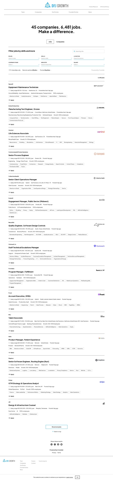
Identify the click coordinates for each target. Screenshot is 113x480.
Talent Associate (16, 318)
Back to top (57, 431)
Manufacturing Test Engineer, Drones (24, 109)
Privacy (54, 452)
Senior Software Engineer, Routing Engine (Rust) (29, 361)
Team (23, 12)
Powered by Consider (98, 70)
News (90, 12)
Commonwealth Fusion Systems (18, 152)
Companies (38, 12)
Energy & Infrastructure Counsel (22, 405)
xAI (9, 402)
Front (10, 293)
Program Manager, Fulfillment (21, 272)
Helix (10, 336)
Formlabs (11, 268)
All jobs (34, 70)
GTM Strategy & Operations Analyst (24, 383)
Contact (33, 463)
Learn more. (69, 477)
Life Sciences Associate (19, 133)
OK (77, 477)
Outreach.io (12, 244)
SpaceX (11, 84)
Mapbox (11, 358)
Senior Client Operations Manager (23, 179)
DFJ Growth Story (104, 6)
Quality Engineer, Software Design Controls (27, 225)
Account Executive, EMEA (20, 296)
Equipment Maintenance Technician (23, 87)
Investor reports (43, 461)
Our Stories (55, 12)
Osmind (11, 130)
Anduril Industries (14, 106)
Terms (59, 452)
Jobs (50, 42)
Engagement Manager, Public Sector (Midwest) (28, 201)
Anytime (47, 70)
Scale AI (11, 198)
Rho (10, 314)
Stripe (10, 380)
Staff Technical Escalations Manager (24, 247)
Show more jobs (56, 427)
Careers (33, 461)
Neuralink (11, 222)
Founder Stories (73, 12)
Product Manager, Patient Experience (24, 340)
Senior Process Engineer (19, 155)
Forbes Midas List (93, 6)
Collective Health (14, 176)
